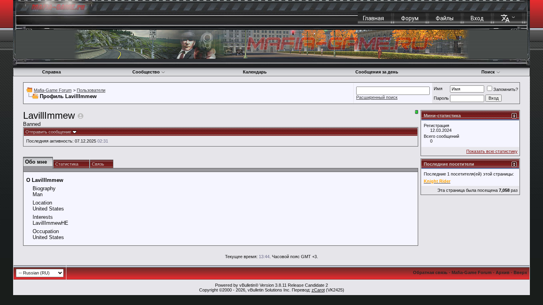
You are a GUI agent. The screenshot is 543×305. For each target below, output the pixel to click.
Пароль (441, 98)
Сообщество (146, 71)
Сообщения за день (376, 71)
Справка (51, 71)
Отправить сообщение (48, 131)
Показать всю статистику (492, 151)
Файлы (445, 18)
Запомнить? (505, 89)
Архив (503, 272)
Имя (438, 88)
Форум (410, 18)
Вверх (520, 272)
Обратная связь (430, 272)
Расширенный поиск (377, 97)
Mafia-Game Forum (53, 90)
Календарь (255, 71)
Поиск (488, 71)
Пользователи (91, 90)
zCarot (318, 290)
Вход (477, 18)
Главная (373, 18)
